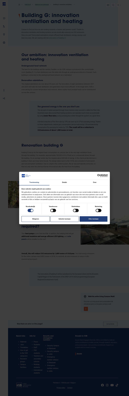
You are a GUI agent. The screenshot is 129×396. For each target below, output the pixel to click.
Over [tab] (94, 182)
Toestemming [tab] (34, 182)
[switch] (53, 210)
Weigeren (35, 219)
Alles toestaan (93, 219)
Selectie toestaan (65, 219)
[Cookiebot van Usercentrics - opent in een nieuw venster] (99, 175)
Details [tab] (64, 182)
